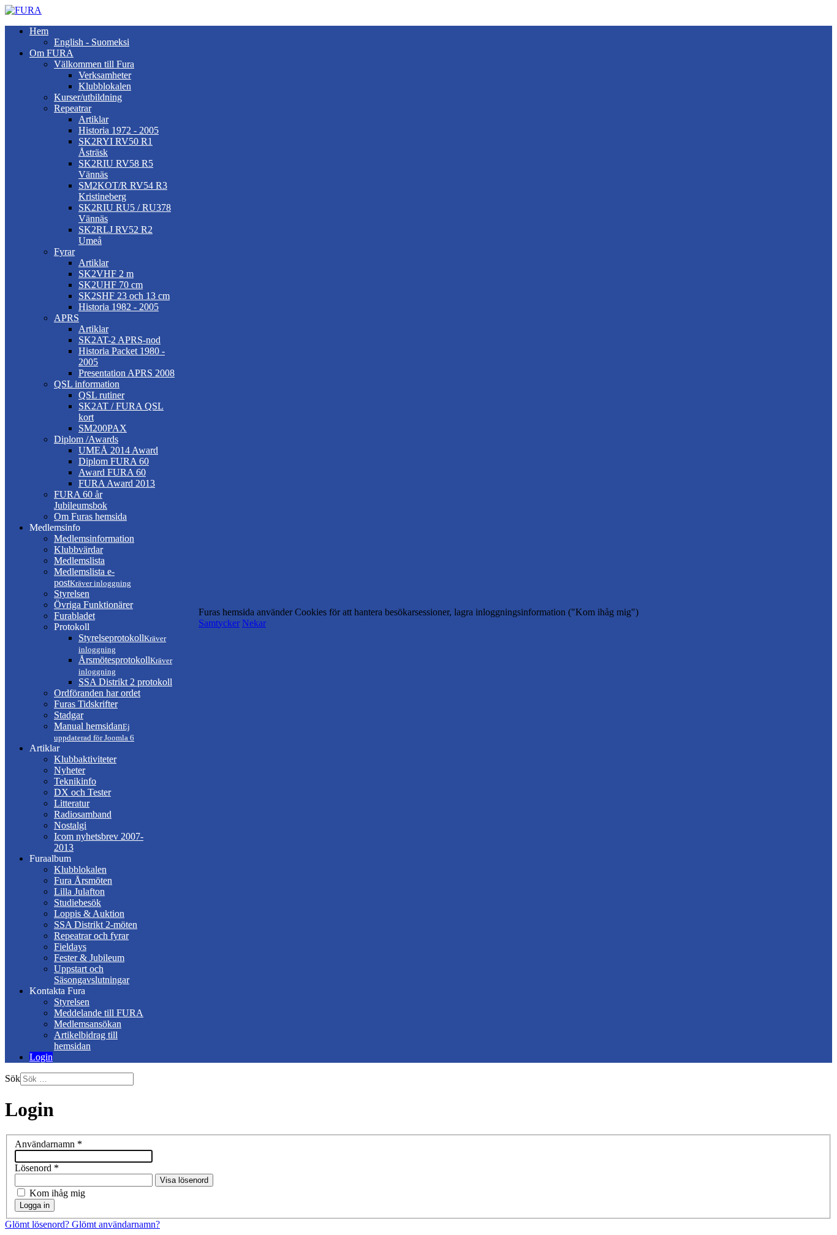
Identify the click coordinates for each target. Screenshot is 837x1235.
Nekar (254, 623)
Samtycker (219, 623)
